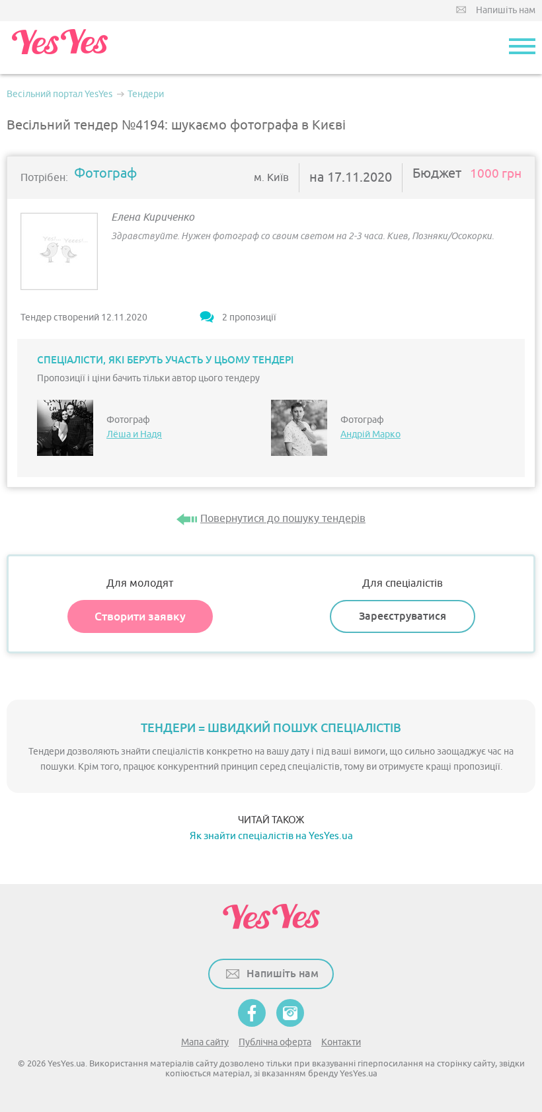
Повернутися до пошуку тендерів (283, 518)
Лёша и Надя (134, 434)
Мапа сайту (205, 1042)
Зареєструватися (402, 616)
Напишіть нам (505, 10)
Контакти (341, 1042)
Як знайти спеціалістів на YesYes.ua (271, 836)
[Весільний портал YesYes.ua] (59, 47)
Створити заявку (140, 616)
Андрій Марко (370, 434)
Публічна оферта (275, 1042)
